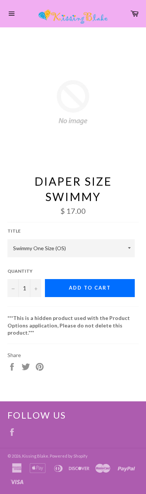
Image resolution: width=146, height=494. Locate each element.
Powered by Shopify (69, 455)
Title (14, 231)
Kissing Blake (35, 455)
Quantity (20, 271)
